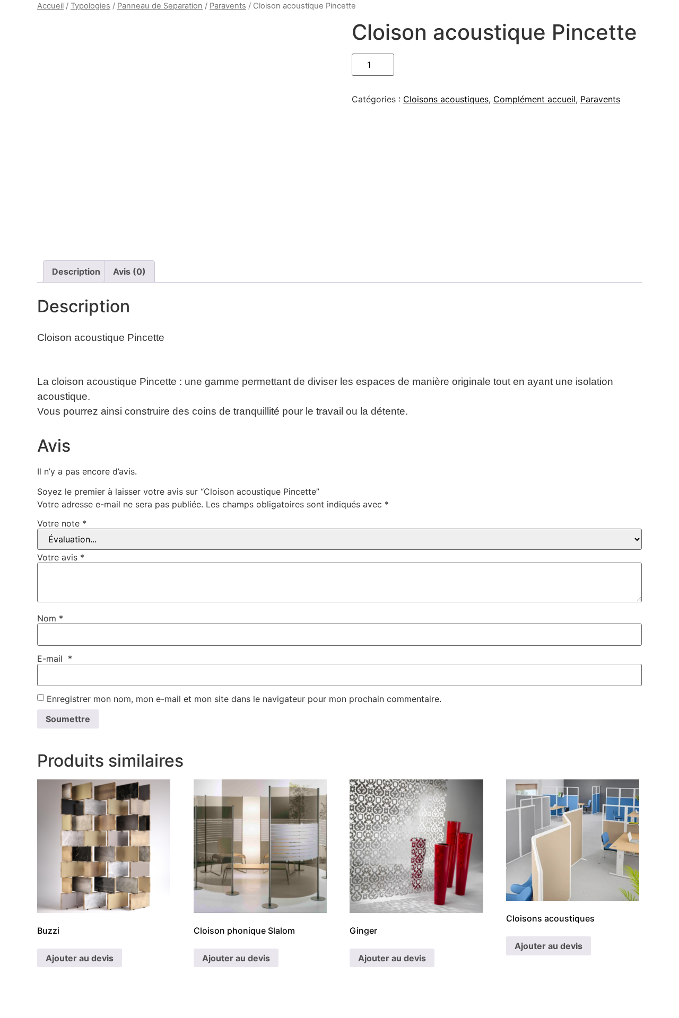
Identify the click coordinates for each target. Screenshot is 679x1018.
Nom (50, 618)
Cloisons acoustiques (446, 99)
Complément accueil (534, 99)
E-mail (54, 658)
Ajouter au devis (80, 958)
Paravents (228, 6)
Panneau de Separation (160, 6)
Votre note (61, 523)
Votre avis (60, 557)
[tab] (76, 271)
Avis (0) (129, 271)
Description (76, 271)
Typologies (90, 6)
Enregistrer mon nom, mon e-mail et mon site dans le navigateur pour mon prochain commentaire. (244, 699)
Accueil (50, 6)
